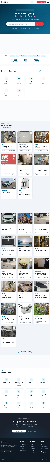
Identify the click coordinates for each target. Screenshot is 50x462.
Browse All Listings (26, 351)
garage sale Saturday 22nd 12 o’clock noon (40, 274)
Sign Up (32, 446)
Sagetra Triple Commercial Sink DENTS (8, 319)
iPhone (12, 55)
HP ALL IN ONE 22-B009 (25, 250)
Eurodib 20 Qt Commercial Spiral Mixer (25, 193)
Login (31, 444)
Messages (32, 452)
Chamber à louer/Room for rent (24, 296)
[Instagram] (8, 451)
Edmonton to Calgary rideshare (7, 228)
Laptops (31, 55)
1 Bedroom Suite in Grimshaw (23, 274)
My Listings (32, 450)
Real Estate (22, 446)
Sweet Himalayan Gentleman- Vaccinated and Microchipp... (8, 296)
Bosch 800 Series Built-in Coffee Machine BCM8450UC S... (8, 251)
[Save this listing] (14, 133)
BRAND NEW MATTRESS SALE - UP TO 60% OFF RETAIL (8, 341)
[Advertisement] (25, 44)
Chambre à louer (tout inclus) (24, 169)
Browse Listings (32, 431)
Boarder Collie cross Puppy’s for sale (7, 147)
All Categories (43, 70)
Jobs (43, 55)
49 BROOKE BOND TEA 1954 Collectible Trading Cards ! (41, 147)
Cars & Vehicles (23, 450)
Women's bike (38, 318)
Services (22, 454)
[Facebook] (2, 451)
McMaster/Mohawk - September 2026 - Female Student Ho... (24, 228)
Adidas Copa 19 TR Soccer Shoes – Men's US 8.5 (41, 228)
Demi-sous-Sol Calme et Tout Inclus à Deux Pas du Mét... (41, 169)
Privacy (39, 459)
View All (45, 127)
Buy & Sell (22, 448)
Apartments (23, 55)
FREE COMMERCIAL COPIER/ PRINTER (23, 147)
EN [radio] (32, 2)
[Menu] (48, 2)
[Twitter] (5, 451)
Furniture (37, 55)
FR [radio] (34, 2)
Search (40, 24)
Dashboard (32, 448)
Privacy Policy (44, 446)
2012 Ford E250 (6, 193)
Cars (18, 55)
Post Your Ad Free (19, 431)
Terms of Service (44, 448)
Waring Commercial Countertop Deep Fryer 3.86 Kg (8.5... (24, 319)
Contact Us (43, 444)
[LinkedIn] (10, 451)
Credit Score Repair (7, 169)
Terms (43, 459)
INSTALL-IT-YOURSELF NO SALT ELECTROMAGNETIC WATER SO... (41, 251)
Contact (47, 459)
